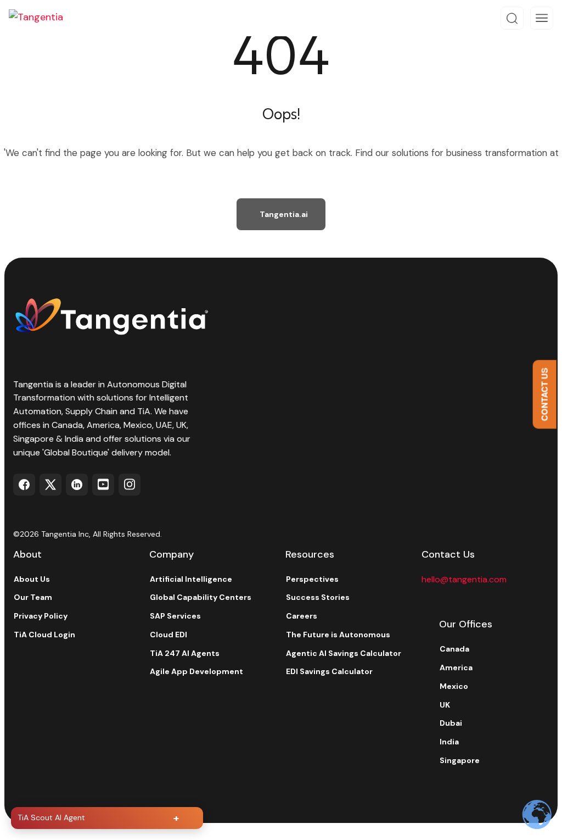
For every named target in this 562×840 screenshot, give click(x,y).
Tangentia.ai (284, 214)
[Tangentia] (44, 18)
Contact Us (544, 394)
